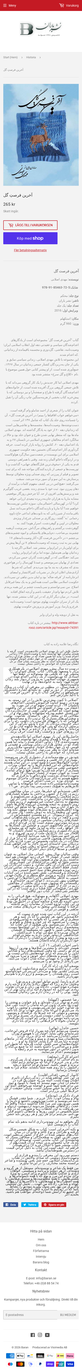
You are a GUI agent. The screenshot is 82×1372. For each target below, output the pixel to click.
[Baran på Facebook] (32, 1335)
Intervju (41, 1256)
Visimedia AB (59, 1347)
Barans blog (41, 1262)
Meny (12, 5)
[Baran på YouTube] (47, 1335)
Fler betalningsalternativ (30, 250)
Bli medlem (68, 1315)
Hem (41, 1239)
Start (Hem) (10, 57)
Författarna (41, 1251)
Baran (24, 1347)
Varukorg (72, 5)
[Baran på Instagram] (40, 1335)
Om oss (41, 1245)
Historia (31, 57)
